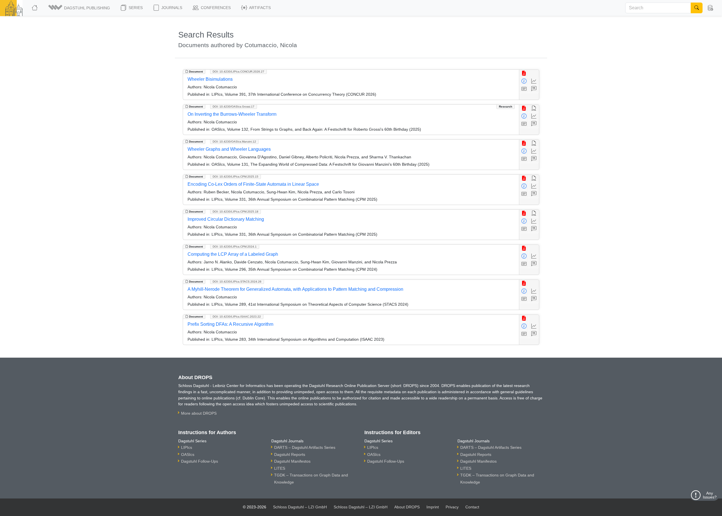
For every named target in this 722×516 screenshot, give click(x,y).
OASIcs (187, 454)
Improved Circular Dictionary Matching (226, 219)
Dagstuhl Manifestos (292, 461)
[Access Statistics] (534, 81)
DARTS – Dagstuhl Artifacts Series (304, 447)
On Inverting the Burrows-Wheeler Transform (232, 114)
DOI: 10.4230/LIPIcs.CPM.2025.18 (235, 211)
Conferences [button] (215, 7)
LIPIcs (186, 447)
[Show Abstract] (524, 89)
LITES (279, 468)
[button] (79, 8)
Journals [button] (171, 7)
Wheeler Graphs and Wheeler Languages (229, 149)
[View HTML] (534, 108)
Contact (472, 507)
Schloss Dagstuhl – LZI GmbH (300, 507)
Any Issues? (710, 495)
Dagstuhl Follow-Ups (199, 461)
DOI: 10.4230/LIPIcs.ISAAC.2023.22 (237, 316)
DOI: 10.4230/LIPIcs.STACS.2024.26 (237, 281)
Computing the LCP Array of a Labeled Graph (233, 254)
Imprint (432, 507)
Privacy (452, 507)
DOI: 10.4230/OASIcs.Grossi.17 (233, 106)
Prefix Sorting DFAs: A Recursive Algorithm (230, 324)
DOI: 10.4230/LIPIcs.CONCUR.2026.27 (238, 71)
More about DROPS (199, 413)
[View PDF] (524, 73)
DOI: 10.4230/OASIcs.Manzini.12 (234, 141)
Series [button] (135, 7)
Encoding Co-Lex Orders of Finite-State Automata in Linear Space (253, 184)
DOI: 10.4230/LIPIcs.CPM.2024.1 (235, 246)
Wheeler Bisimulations (210, 79)
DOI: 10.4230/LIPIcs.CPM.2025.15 (235, 176)
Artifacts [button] (259, 7)
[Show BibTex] (534, 89)
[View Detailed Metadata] (524, 81)
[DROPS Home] (35, 8)
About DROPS (407, 507)
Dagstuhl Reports (289, 454)
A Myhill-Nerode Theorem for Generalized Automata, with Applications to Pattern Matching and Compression (295, 289)
